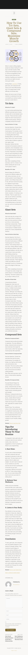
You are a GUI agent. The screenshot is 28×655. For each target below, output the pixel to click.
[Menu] (14, 13)
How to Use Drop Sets (15, 423)
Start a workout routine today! (12, 572)
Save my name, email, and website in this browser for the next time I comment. (13, 625)
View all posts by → (16, 584)
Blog (14, 19)
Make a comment (19, 44)
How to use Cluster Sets (15, 569)
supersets (14, 83)
